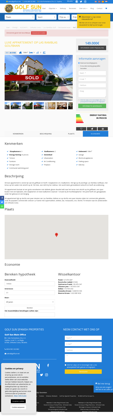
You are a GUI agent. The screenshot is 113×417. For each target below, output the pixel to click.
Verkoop (63, 8)
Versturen (83, 371)
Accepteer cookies (18, 401)
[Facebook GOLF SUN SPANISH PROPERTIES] (77, 2)
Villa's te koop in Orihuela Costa (89, 409)
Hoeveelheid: (10, 280)
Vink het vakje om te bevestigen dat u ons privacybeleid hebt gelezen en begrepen (92, 100)
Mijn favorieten (41, 392)
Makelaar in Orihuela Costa (58, 407)
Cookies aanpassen (18, 407)
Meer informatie (20, 396)
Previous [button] (5, 78)
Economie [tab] (95, 134)
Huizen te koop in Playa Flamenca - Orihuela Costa (90, 405)
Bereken (30, 308)
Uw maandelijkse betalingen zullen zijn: (21, 311)
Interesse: (9, 289)
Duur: (7, 298)
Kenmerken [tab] (18, 134)
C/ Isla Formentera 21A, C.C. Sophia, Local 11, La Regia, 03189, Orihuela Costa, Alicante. (16, 340)
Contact (99, 8)
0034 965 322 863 (12, 349)
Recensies (72, 8)
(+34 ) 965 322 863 (29, 1)
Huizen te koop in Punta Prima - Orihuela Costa (58, 405)
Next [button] (72, 78)
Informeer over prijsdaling (92, 48)
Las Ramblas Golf (49, 27)
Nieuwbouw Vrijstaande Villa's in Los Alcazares (89, 414)
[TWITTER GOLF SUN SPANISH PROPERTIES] (81, 2)
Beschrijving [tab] (46, 134)
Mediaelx (54, 396)
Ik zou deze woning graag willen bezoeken (90, 67)
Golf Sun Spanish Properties (67, 396)
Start (44, 8)
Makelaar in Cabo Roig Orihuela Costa (58, 402)
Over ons (82, 8)
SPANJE (15, 27)
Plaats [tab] (71, 134)
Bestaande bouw (64, 27)
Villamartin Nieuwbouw (58, 411)
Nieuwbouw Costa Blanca (25, 414)
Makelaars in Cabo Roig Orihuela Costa (89, 402)
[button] (20, 17)
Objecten (52, 8)
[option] (39, 78)
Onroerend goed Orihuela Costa (57, 409)
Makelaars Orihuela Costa (89, 411)
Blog (92, 8)
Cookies (41, 396)
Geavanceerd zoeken (38, 33)
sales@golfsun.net (14, 1)
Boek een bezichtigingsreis (88, 63)
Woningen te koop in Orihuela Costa (89, 407)
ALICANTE (24, 27)
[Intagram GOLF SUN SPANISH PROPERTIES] (85, 2)
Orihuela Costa (35, 27)
